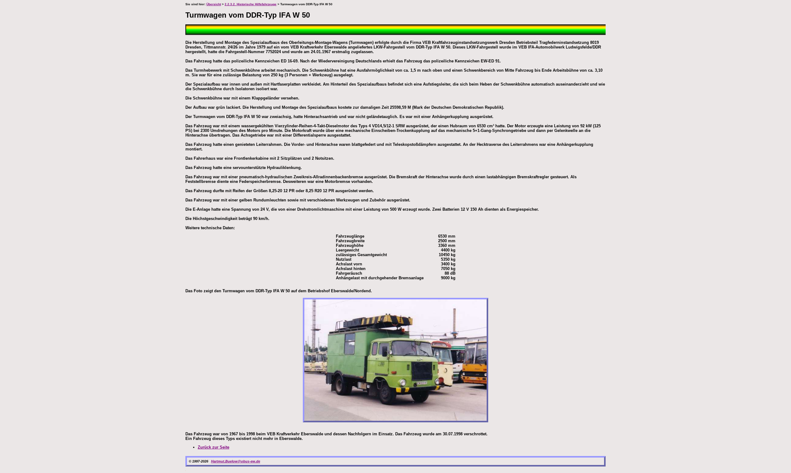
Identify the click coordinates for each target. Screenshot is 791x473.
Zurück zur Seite (213, 447)
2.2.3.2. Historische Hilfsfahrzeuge (251, 4)
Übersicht (213, 4)
